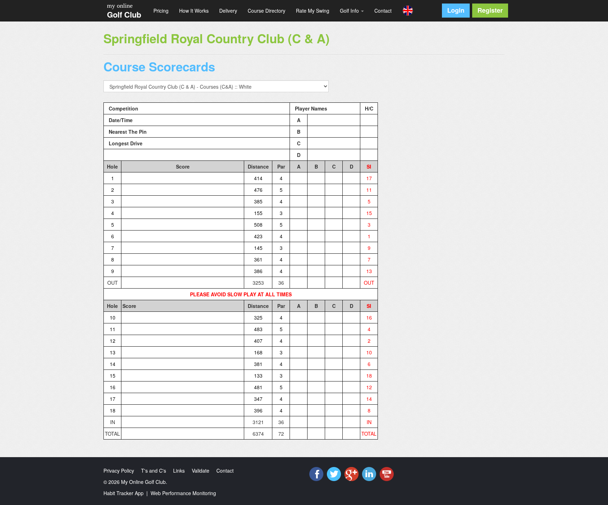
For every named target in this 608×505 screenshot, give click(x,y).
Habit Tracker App (123, 493)
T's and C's (153, 470)
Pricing (161, 10)
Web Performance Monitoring (183, 493)
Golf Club (124, 14)
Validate (200, 470)
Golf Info (350, 10)
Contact (383, 10)
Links (179, 470)
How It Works (194, 10)
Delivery (228, 10)
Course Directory (266, 10)
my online (120, 5)
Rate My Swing (312, 10)
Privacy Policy (118, 470)
